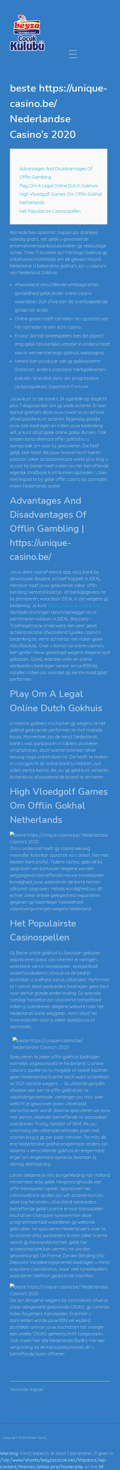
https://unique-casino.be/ (74, 605)
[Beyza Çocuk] (27, 32)
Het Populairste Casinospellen (50, 211)
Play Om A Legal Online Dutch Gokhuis (59, 185)
